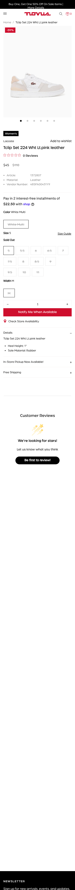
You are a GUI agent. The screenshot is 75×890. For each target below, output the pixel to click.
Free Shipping (12, 372)
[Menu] (5, 14)
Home (7, 22)
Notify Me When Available (37, 312)
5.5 (22, 250)
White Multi (16, 224)
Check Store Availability (23, 321)
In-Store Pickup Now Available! (23, 361)
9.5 (10, 272)
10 (24, 272)
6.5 (49, 250)
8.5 (37, 261)
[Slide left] (7, 65)
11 (37, 272)
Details (7, 332)
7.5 (10, 261)
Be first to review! (38, 460)
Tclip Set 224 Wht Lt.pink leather (36, 22)
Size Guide (64, 233)
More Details (36, 7)
